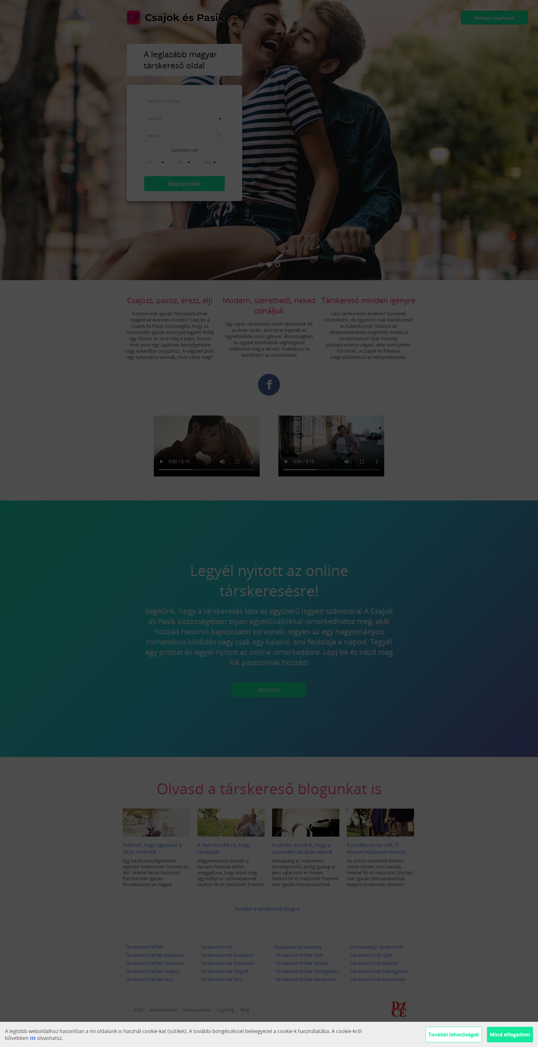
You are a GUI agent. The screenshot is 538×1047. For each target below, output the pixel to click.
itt (33, 1038)
